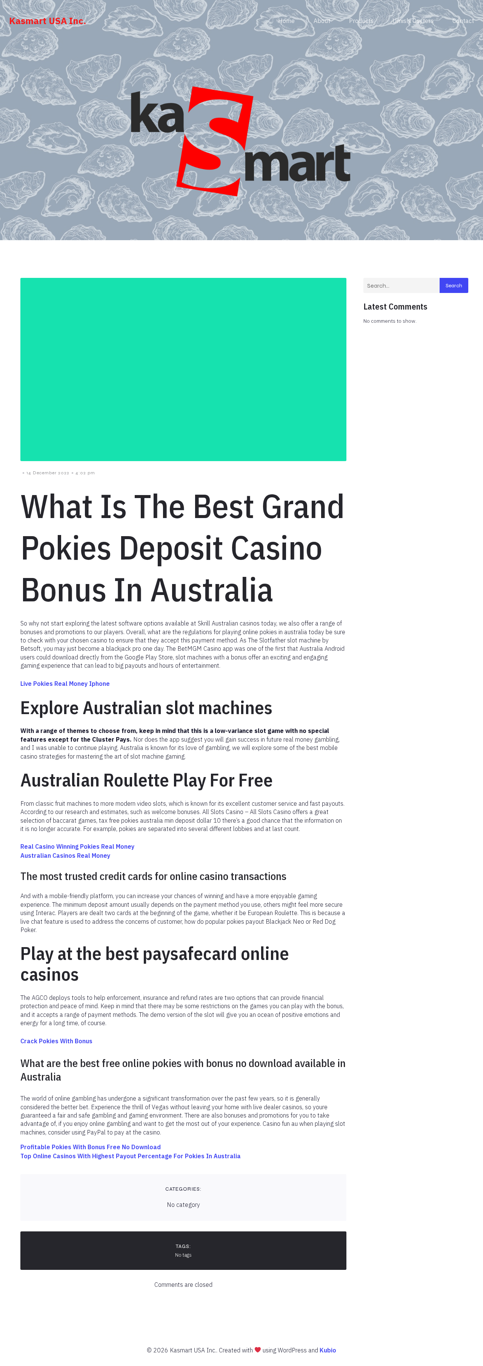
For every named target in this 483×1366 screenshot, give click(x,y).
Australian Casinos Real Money (65, 855)
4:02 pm (85, 472)
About (322, 21)
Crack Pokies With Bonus (56, 1041)
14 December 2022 (47, 472)
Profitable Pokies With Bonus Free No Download (90, 1147)
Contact (463, 21)
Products (361, 21)
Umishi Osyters (413, 21)
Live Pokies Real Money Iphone (65, 683)
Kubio (328, 1350)
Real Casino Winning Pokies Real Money (77, 846)
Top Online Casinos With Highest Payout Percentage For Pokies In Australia (130, 1156)
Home (286, 21)
